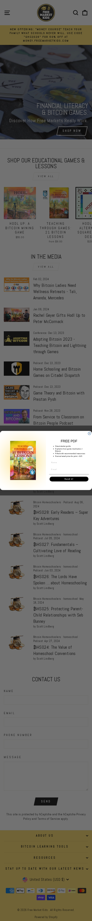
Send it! (69, 479)
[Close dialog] (89, 433)
